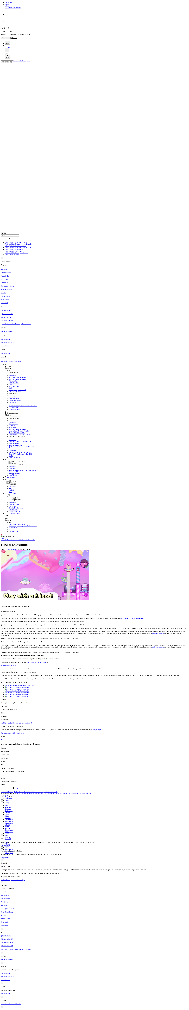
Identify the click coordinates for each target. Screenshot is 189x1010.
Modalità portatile (6, 723)
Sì (8, 857)
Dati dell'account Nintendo (13, 8)
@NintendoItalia (6, 310)
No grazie (4, 857)
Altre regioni (9, 853)
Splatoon (3, 293)
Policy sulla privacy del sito (48, 792)
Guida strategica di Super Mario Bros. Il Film (23, 526)
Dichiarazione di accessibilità (77, 793)
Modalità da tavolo (18, 723)
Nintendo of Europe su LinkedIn (11, 361)
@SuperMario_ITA (7, 320)
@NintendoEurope (7, 317)
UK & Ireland (9, 830)
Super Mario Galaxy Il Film (17, 524)
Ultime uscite (13, 381)
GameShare (12, 427)
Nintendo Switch (6, 272)
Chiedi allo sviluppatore (16, 508)
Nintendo (4, 269)
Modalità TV (29, 723)
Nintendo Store (5, 276)
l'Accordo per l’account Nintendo (132, 618)
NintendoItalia (5, 339)
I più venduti (13, 402)
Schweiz (7, 844)
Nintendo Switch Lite (15, 445)
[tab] (94, 788)
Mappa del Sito (13, 531)
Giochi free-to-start (14, 386)
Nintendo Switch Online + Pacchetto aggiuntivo (23, 470)
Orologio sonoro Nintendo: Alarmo (20, 452)
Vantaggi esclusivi (14, 474)
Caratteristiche (13, 424)
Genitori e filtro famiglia (8, 792)
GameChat (12, 425)
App (10, 488)
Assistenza (19, 792)
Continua (8, 845)
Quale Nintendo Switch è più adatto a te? (21, 447)
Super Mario (5, 299)
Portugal (7, 823)
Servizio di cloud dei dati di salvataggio (13, 733)
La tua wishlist (13, 407)
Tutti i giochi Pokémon (12, 254)
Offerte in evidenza (15, 400)
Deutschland (9, 799)
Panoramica (8, 2)
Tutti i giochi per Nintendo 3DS (14, 249)
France (7, 802)
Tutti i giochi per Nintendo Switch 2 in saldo (18, 244)
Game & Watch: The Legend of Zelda (20, 454)
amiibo (11, 456)
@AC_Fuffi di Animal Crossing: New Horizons (16, 324)
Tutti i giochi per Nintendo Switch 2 (16, 242)
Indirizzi (7, 6)
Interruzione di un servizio (36, 793)
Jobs (10, 529)
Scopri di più (97, 730)
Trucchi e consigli (14, 511)
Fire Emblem (5, 279)
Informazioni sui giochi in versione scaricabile (23, 406)
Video (10, 492)
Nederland (8, 837)
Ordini (7, 4)
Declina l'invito (5, 880)
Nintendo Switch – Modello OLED (20, 441)
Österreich (8, 819)
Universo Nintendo (15, 391)
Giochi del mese (14, 399)
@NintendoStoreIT (7, 314)
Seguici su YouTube (7, 331)
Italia (6, 805)
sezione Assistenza (158, 633)
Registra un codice (14, 409)
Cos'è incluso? (13, 468)
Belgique (7, 809)
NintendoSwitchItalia (7, 342)
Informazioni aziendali (30, 792)
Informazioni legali (22, 793)
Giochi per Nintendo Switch (17, 379)
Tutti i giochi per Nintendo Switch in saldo (18, 247)
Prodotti (11, 490)
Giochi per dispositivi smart (17, 390)
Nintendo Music (14, 475)
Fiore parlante (13, 450)
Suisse (7, 826)
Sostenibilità (63, 793)
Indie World (12, 506)
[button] (96, 367)
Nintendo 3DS (5, 283)
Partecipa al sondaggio (18, 880)
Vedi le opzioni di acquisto (21, 61)
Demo (11, 384)
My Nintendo (13, 527)
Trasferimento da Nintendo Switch (19, 434)
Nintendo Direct (14, 504)
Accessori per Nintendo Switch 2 (19, 431)
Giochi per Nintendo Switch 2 (18, 377)
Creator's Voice (13, 510)
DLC (10, 388)
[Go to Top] (94, 534)
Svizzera (7, 847)
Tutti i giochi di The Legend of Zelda (16, 253)
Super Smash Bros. (7, 289)
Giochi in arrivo (14, 383)
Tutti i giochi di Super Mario (13, 251)
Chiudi (3, 845)
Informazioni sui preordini (9, 665)
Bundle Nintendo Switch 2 (17, 433)
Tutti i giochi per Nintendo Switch (15, 246)
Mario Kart (4, 303)
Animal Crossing (6, 296)
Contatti (88, 793)
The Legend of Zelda (7, 286)
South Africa (9, 821)
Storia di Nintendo (14, 457)
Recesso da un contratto (52, 793)
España (7, 800)
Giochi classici (13, 472)
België (7, 795)
